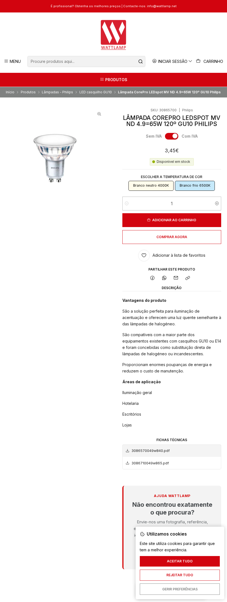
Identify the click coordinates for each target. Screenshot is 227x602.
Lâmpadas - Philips (57, 92)
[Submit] (140, 61)
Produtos (28, 92)
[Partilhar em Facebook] (152, 278)
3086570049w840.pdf (150, 451)
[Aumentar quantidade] (217, 203)
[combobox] (86, 61)
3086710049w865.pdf (150, 463)
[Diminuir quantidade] (127, 203)
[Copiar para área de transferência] (188, 278)
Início (10, 92)
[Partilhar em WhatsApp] (164, 278)
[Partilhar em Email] (176, 278)
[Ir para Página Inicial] (113, 35)
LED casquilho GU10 (95, 92)
